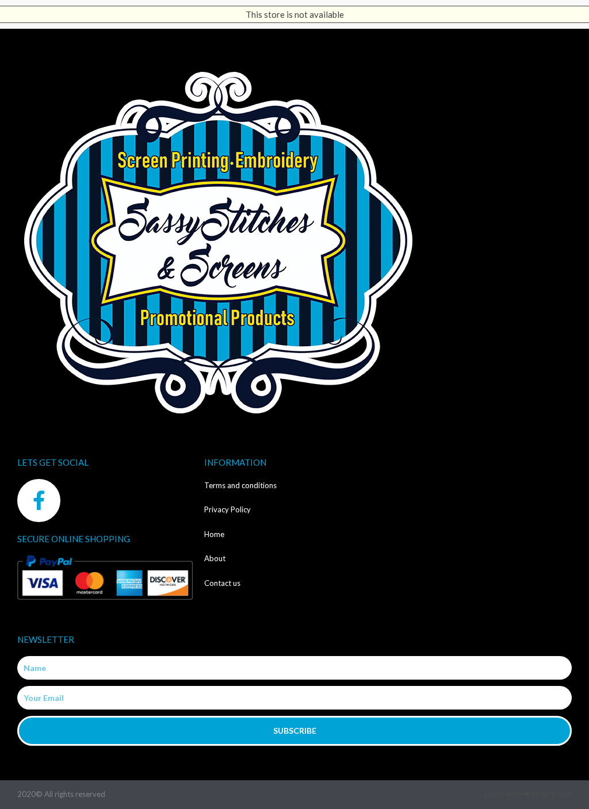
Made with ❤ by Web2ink (528, 794)
